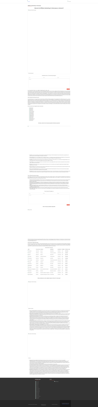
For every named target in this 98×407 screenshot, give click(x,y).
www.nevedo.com (43, 405)
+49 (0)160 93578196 (54, 404)
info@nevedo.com (43, 404)
